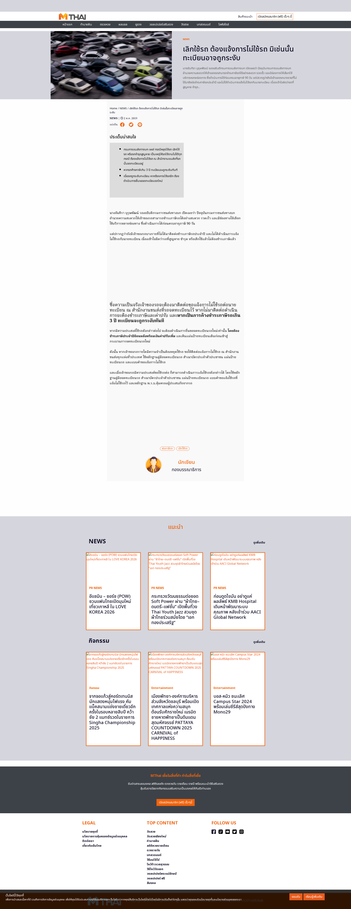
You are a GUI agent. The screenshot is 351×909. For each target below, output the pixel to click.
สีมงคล (151, 883)
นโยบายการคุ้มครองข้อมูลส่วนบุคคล (104, 836)
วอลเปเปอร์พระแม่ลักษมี (162, 874)
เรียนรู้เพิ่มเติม (314, 897)
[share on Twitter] (131, 125)
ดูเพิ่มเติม (259, 542)
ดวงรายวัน (153, 850)
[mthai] (72, 16)
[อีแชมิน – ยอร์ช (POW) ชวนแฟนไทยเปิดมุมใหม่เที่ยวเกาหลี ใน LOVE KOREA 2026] (113, 568)
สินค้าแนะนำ (245, 16)
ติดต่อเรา (88, 841)
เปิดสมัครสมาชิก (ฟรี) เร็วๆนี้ (175, 802)
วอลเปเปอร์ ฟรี (156, 878)
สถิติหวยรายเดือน (158, 846)
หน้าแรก (67, 24)
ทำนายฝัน (86, 24)
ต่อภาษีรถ (167, 449)
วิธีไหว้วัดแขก (155, 869)
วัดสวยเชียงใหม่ (156, 836)
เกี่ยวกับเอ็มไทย (91, 846)
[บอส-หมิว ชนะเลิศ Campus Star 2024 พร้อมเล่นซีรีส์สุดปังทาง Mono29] (238, 667)
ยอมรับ (296, 897)
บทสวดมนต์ (203, 24)
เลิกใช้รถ (183, 449)
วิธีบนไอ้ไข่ (153, 860)
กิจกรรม (94, 688)
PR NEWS (95, 588)
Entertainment (162, 688)
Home (113, 108)
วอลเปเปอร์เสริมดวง (161, 24)
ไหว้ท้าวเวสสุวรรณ (158, 864)
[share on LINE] (140, 125)
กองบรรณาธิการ (186, 470)
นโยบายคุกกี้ (90, 832)
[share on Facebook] (122, 125)
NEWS (186, 39)
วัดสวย (185, 24)
